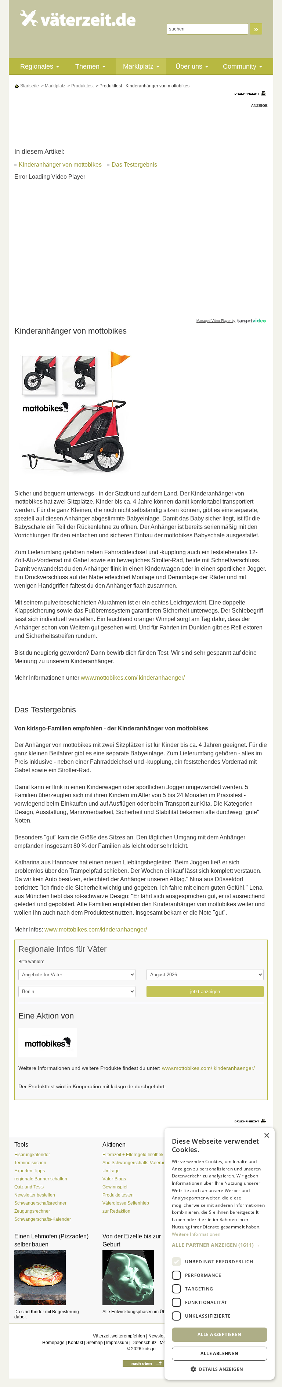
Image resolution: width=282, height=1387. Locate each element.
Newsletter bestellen (34, 1195)
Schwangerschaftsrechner (40, 1203)
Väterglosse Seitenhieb (125, 1203)
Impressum (117, 1342)
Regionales (36, 66)
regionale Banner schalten (40, 1178)
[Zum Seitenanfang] (143, 1363)
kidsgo (149, 1348)
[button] (219, 1245)
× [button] (266, 1136)
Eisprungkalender (32, 1154)
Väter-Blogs (114, 1178)
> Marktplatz (52, 85)
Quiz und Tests (29, 1187)
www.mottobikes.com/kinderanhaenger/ (95, 929)
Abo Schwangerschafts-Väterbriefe (137, 1162)
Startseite (29, 85)
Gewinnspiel (114, 1187)
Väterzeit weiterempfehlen (119, 1336)
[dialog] (219, 1254)
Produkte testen (118, 1195)
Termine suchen (30, 1162)
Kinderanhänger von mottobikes (60, 164)
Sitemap (94, 1342)
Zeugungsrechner (32, 1211)
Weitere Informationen (196, 1234)
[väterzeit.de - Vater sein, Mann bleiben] (77, 18)
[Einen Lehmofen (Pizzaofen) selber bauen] (52, 1277)
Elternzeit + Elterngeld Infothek (132, 1154)
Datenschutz (143, 1342)
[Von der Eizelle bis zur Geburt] (141, 1277)
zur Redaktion (116, 1211)
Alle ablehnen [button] (219, 1353)
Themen (87, 66)
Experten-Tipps (29, 1170)
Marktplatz (138, 66)
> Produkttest (80, 85)
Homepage (53, 1342)
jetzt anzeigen (205, 991)
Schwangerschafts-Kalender (42, 1219)
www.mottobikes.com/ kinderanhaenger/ (133, 678)
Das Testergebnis (134, 164)
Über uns (189, 66)
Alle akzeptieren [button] (219, 1334)
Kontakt (75, 1342)
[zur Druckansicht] (251, 93)
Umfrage (111, 1170)
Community (239, 66)
